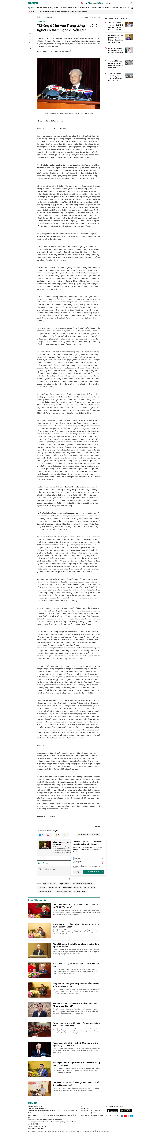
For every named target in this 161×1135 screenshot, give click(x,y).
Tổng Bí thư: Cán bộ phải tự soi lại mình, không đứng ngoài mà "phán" (76, 945)
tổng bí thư (42, 887)
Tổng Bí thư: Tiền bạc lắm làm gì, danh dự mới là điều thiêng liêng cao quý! (76, 1083)
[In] (30, 47)
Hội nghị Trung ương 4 (45, 891)
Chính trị (48, 17)
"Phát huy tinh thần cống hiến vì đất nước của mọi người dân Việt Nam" (75, 905)
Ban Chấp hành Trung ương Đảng (83, 883)
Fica (85, 3)
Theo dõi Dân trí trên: (112, 1116)
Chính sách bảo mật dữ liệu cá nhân (92, 1115)
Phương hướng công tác (63, 891)
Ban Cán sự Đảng (89, 887)
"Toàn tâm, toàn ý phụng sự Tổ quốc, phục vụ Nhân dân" (76, 965)
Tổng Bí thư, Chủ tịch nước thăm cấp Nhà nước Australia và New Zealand (63, 11)
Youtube (125, 1116)
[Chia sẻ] (30, 38)
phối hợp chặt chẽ (54, 887)
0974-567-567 (42, 1126)
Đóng (77, 872)
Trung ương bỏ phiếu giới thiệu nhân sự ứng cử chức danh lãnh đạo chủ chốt (76, 1024)
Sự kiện (33, 11)
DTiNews (94, 3)
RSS (82, 1106)
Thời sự (39, 17)
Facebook (121, 1116)
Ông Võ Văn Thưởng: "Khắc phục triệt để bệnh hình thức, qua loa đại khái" (76, 984)
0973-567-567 (57, 1119)
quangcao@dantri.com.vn (92, 1113)
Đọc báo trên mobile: (114, 1106)
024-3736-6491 (40, 1119)
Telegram (131, 1116)
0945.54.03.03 (97, 1110)
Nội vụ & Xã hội (106, 3)
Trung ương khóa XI (80, 891)
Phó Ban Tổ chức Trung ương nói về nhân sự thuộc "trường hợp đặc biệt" (75, 1004)
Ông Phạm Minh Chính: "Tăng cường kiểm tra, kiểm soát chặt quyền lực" (76, 925)
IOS (112, 1110)
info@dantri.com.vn (38, 1128)
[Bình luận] (30, 34)
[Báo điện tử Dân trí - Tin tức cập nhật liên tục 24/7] (33, 3)
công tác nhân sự (64, 883)
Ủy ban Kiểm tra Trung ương (72, 887)
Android (126, 1110)
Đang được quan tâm (37, 900)
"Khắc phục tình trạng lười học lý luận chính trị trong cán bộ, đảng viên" (76, 1064)
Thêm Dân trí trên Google (90, 834)
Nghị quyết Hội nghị (49, 883)
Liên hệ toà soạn (86, 1108)
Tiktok (128, 1116)
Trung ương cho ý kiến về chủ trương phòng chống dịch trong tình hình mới (75, 1044)
